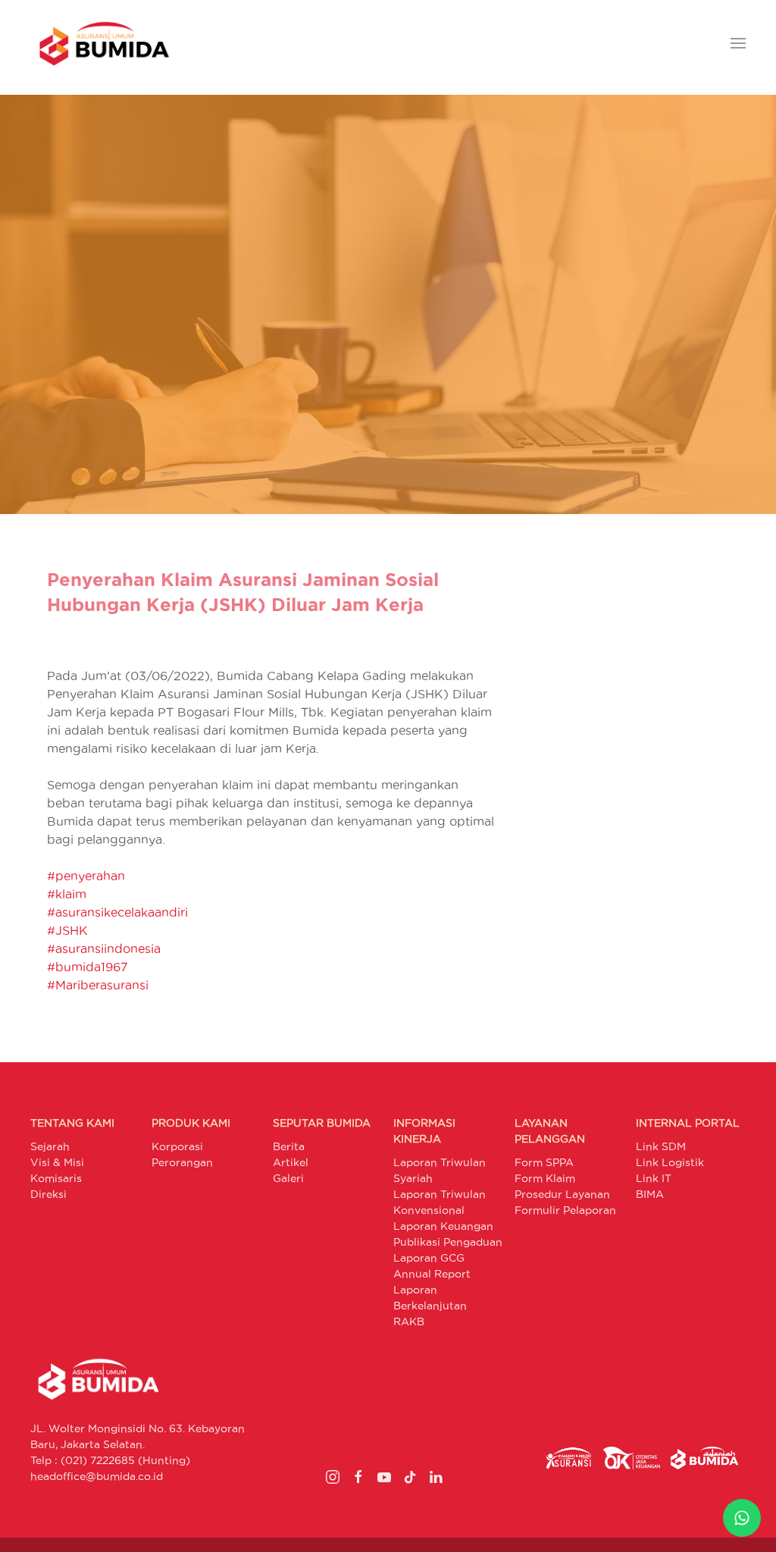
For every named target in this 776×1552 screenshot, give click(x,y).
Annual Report (432, 1274)
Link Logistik (670, 1162)
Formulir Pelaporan (565, 1210)
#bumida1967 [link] (87, 967)
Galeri (288, 1178)
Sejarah (50, 1146)
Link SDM (661, 1146)
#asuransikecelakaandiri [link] (117, 912)
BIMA (650, 1194)
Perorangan (182, 1162)
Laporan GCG (429, 1258)
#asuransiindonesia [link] (104, 948)
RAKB (408, 1321)
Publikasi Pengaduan (447, 1242)
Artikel (290, 1162)
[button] (738, 43)
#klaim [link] (66, 894)
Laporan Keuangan (443, 1226)
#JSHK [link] (67, 930)
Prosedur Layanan (562, 1194)
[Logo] (104, 43)
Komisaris (56, 1178)
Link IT (653, 1178)
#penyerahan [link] (86, 876)
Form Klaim (545, 1178)
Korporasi (177, 1146)
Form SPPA (544, 1162)
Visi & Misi (57, 1162)
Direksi (48, 1194)
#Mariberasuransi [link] (98, 985)
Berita (289, 1146)
